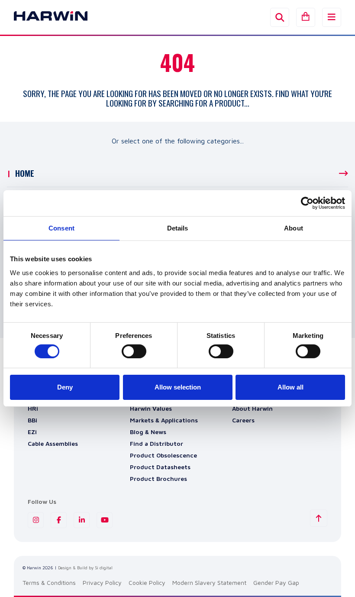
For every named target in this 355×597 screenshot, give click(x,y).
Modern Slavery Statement (209, 582)
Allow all (290, 387)
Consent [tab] (61, 228)
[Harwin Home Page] (44, 17)
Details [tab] (177, 228)
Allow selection (178, 387)
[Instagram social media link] (36, 520)
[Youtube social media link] (105, 520)
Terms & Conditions (49, 582)
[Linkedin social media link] (82, 520)
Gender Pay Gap (276, 582)
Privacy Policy (102, 582)
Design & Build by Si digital (85, 567)
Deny (65, 387)
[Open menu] (331, 17)
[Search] (279, 17)
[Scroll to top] (318, 518)
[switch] (134, 351)
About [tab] (293, 228)
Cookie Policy (147, 582)
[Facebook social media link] (59, 520)
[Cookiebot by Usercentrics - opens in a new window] (307, 203)
